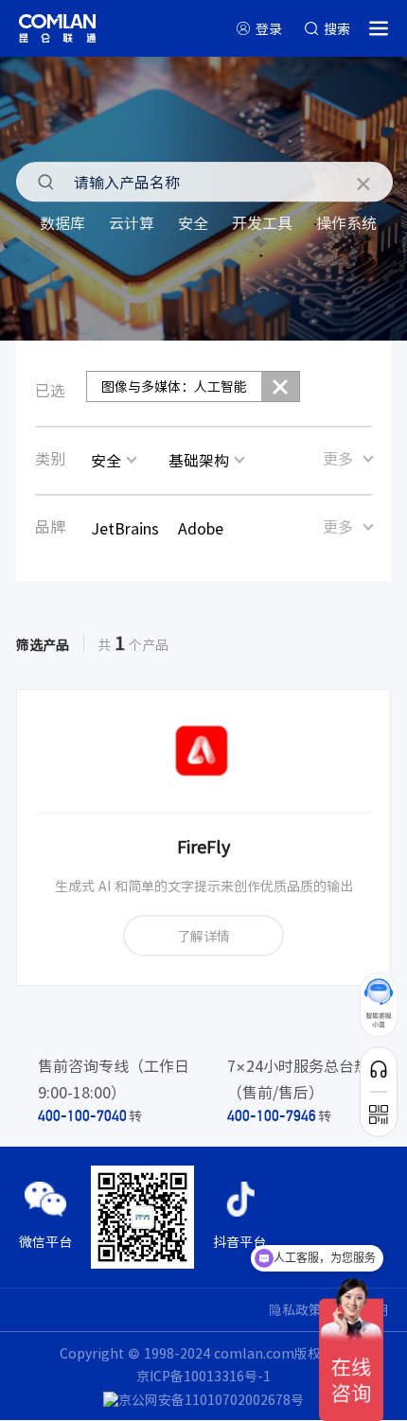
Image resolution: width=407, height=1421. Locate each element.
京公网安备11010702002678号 (211, 1399)
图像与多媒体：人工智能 (174, 386)
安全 (193, 222)
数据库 (62, 222)
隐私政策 (295, 1309)
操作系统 (346, 222)
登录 (269, 28)
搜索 (337, 28)
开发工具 (262, 222)
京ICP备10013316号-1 (203, 1375)
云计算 (131, 222)
